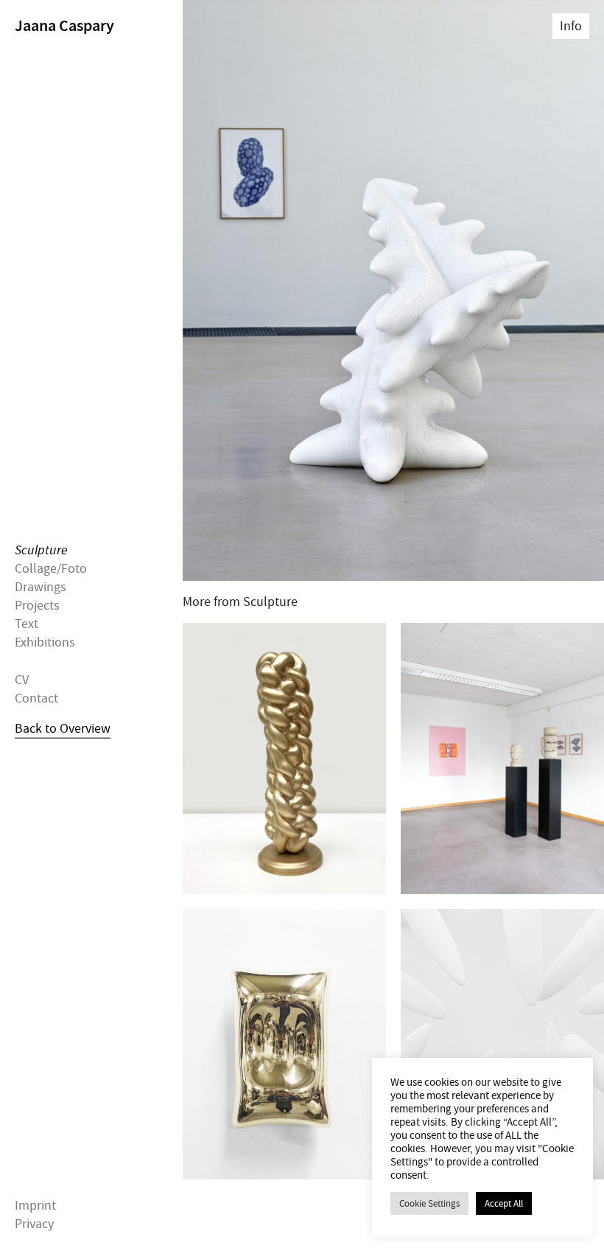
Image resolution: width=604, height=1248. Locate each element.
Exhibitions (45, 642)
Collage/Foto (51, 567)
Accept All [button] (504, 1203)
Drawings (40, 587)
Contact (36, 698)
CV (22, 679)
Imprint (35, 1205)
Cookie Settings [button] (429, 1203)
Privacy (34, 1224)
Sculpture (41, 549)
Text (26, 624)
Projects (37, 605)
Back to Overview (62, 728)
